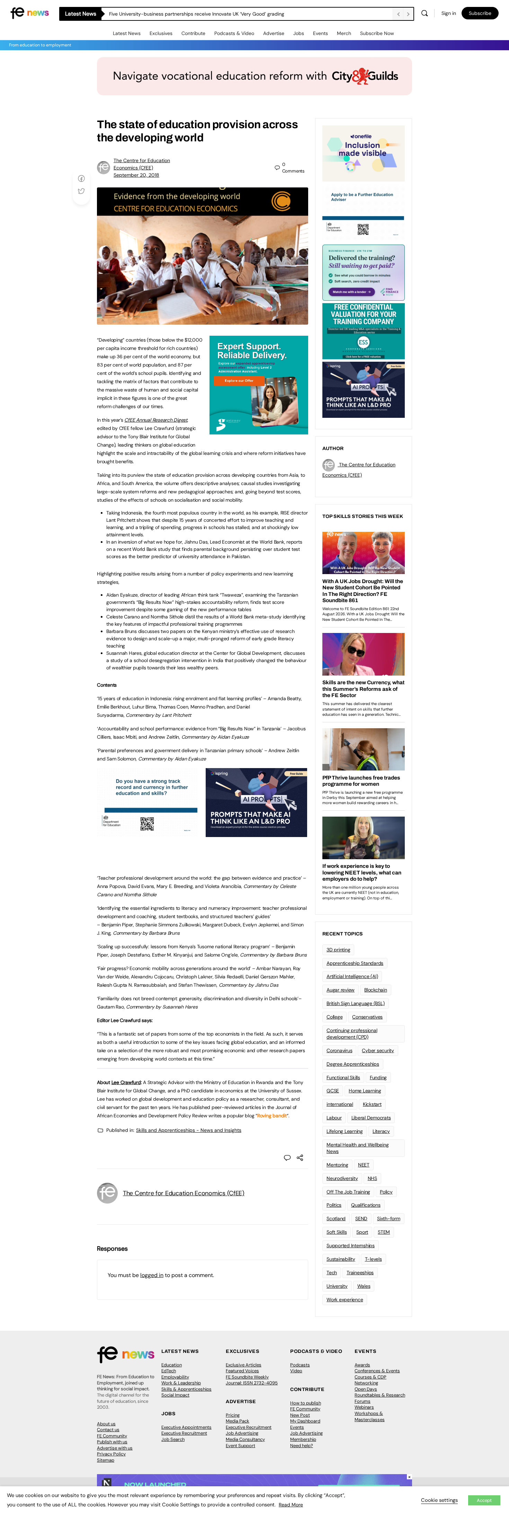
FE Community (112, 1436)
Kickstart (372, 1104)
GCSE (333, 1091)
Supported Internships (351, 1245)
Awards (362, 1365)
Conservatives (367, 1017)
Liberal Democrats (371, 1118)
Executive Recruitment (184, 1433)
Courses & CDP (370, 1377)
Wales (363, 1286)
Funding (378, 1077)
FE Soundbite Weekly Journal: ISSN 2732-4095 (252, 1380)
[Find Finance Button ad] (363, 272)
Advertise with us (115, 1448)
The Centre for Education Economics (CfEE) (183, 1193)
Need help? (301, 1446)
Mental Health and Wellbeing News (358, 1148)
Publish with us (112, 1442)
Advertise (273, 33)
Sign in (448, 13)
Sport (362, 1232)
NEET (363, 1165)
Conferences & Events (377, 1371)
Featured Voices (242, 1371)
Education (171, 1365)
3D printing (338, 950)
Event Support (240, 1446)
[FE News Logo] (29, 12)
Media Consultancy (245, 1439)
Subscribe (480, 13)
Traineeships (360, 1272)
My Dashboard (305, 1421)
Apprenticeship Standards (355, 963)
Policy (386, 1192)
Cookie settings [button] (439, 1500)
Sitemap (105, 1460)
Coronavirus (339, 1050)
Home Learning (365, 1091)
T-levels (373, 1259)
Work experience (345, 1299)
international (340, 1104)
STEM (384, 1232)
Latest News (127, 33)
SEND (361, 1218)
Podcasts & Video (234, 33)
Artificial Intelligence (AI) (352, 976)
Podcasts (300, 1365)
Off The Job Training (348, 1192)
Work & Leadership (181, 1383)
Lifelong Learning (345, 1131)
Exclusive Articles (243, 1365)
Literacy (381, 1131)
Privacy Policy (111, 1454)
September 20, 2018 (136, 175)
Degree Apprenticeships (353, 1064)
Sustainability (341, 1259)
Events (320, 33)
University (337, 1286)
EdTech (168, 1371)
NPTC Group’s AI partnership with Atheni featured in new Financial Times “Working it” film (208, 14)
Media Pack (237, 1421)
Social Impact (175, 1395)
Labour (334, 1118)
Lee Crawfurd (126, 1082)
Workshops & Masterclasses (370, 1416)
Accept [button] (484, 1500)
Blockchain (375, 990)
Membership (303, 1439)
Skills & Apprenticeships (186, 1389)
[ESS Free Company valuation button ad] (363, 330)
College (334, 1017)
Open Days (366, 1389)
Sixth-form (388, 1218)
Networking (366, 1383)
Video (296, 1371)
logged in (151, 1275)
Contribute (193, 33)
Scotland (336, 1218)
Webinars (364, 1407)
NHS (372, 1178)
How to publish (305, 1403)
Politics (334, 1205)
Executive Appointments (186, 1427)
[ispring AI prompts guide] (256, 833)
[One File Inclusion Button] (363, 153)
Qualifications (366, 1205)
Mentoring (337, 1165)
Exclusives (161, 33)
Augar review (341, 990)
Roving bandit (272, 1115)
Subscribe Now (377, 33)
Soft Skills (337, 1232)
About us (106, 1424)
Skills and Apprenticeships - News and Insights (188, 1130)
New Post (300, 1415)
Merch (344, 33)
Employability (175, 1377)
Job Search (173, 1439)
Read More (291, 1505)
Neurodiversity (342, 1178)
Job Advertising (242, 1433)
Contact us (108, 1430)
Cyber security (378, 1050)
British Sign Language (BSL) (356, 1003)
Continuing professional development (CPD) (352, 1033)
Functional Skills (343, 1077)
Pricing (233, 1415)
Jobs (298, 33)
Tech (332, 1272)
